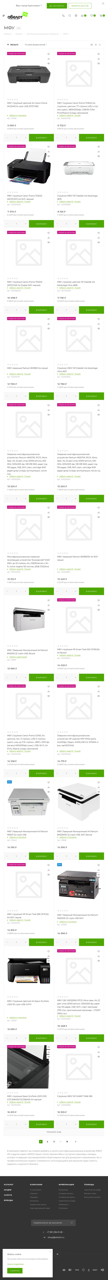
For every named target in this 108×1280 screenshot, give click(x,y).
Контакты (34, 1201)
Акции (7, 1190)
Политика (63, 1208)
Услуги (8, 1195)
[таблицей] (100, 44)
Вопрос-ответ (90, 1193)
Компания (36, 1184)
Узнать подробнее (15, 1264)
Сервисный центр (38, 1204)
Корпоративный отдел (40, 1208)
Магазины (63, 1190)
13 (67, 1141)
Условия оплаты (66, 1193)
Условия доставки (67, 1197)
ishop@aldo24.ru (56, 1237)
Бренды (8, 1200)
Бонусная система (92, 1197)
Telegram (57, 1254)
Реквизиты (63, 1204)
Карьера (34, 1197)
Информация (66, 1184)
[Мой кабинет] (76, 16)
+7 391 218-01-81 (55, 1232)
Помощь (89, 1184)
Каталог (9, 1184)
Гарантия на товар (67, 1201)
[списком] (95, 44)
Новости (34, 1193)
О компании (35, 1190)
